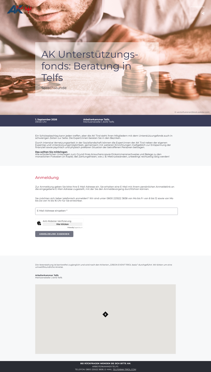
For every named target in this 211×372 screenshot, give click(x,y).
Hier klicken (62, 224)
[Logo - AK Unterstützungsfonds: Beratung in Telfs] (20, 13)
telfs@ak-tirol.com (124, 369)
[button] (105, 314)
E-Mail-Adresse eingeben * (52, 211)
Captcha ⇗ (75, 228)
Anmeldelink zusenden (54, 234)
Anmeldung (197, 6)
